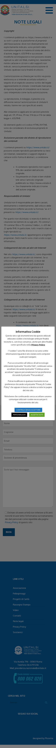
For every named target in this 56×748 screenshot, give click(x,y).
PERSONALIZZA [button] (19, 415)
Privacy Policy (38, 344)
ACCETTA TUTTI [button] (37, 415)
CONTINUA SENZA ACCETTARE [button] (28, 410)
